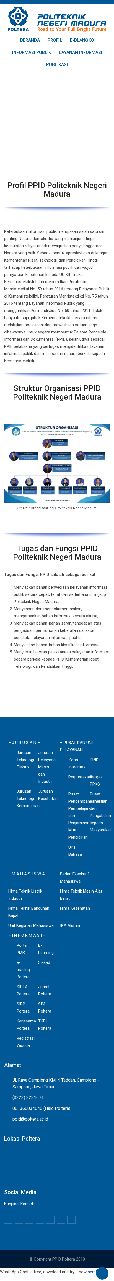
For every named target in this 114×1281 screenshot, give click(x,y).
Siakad (44, 962)
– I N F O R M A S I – (26, 935)
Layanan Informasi (80, 52)
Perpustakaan (80, 776)
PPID (94, 759)
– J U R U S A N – (24, 742)
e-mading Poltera (23, 969)
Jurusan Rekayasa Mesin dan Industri (47, 767)
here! (92, 1271)
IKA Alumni (70, 925)
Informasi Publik (31, 52)
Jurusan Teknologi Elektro (25, 759)
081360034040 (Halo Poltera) (41, 1108)
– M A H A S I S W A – (28, 874)
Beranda (30, 40)
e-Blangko (82, 40)
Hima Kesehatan (75, 908)
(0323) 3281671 (28, 1097)
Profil (55, 40)
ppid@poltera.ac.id (30, 1119)
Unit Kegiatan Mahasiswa (31, 925)
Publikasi (57, 64)
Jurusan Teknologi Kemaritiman (28, 798)
